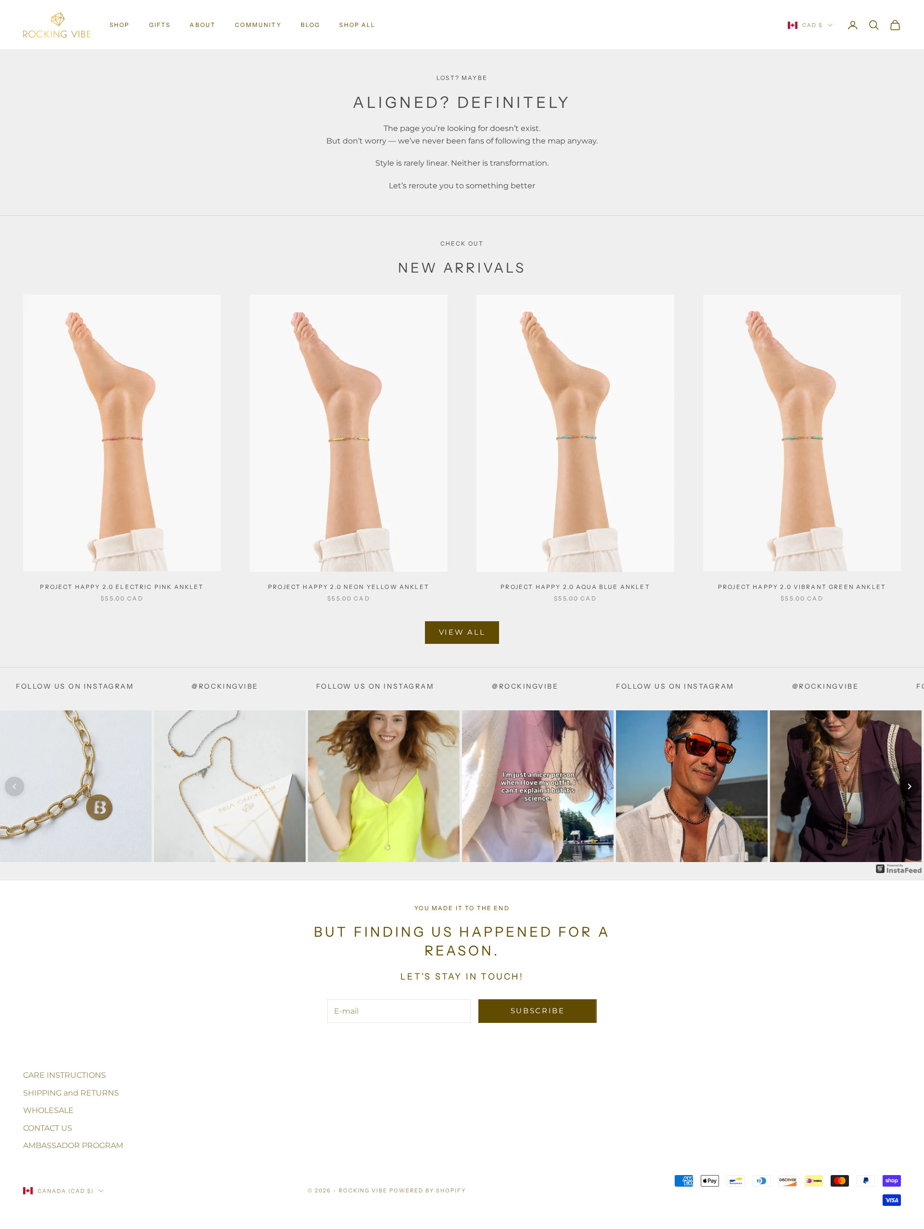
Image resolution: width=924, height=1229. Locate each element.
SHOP (120, 24)
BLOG (311, 24)
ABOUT (203, 24)
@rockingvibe (140, 686)
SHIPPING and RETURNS (71, 1093)
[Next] (909, 786)
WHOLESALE (48, 1110)
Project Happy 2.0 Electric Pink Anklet (122, 586)
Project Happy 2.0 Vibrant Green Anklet (802, 586)
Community (258, 24)
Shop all (357, 24)
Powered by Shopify (427, 1190)
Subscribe (538, 1010)
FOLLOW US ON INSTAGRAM (290, 686)
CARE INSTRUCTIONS (64, 1075)
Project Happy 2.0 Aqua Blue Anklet (575, 586)
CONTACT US (47, 1128)
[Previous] (14, 786)
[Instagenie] (899, 868)
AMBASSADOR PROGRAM (73, 1145)
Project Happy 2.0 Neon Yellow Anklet (348, 586)
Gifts (160, 24)
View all (462, 632)
